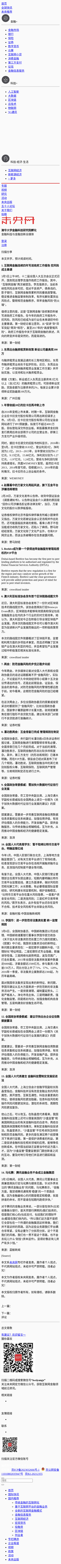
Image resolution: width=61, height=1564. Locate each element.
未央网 (13, 1262)
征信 (11, 66)
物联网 (12, 108)
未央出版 (6, 202)
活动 (4, 198)
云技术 (12, 104)
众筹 (11, 50)
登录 (4, 241)
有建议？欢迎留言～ (13, 1334)
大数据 (12, 95)
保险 (11, 38)
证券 (11, 42)
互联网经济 (15, 170)
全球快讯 (6, 7)
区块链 (12, 99)
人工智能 (13, 91)
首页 (4, 3)
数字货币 (13, 46)
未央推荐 (6, 11)
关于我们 (6, 210)
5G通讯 (12, 112)
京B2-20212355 (34, 1473)
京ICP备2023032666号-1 (25, 1469)
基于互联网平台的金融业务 (31, 1506)
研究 (4, 194)
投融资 (19, 1527)
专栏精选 (13, 1539)
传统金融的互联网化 (27, 1502)
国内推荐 (13, 1498)
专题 (4, 185)
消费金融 (13, 58)
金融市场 (13, 30)
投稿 (4, 214)
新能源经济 (15, 174)
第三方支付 (15, 62)
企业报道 (13, 1543)
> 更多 (12, 178)
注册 (4, 245)
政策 (11, 1551)
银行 (11, 34)
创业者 (19, 1535)
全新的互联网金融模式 (28, 1510)
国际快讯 (13, 1494)
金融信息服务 (16, 70)
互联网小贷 (15, 54)
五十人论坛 (8, 206)
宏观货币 (20, 1522)
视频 (4, 189)
